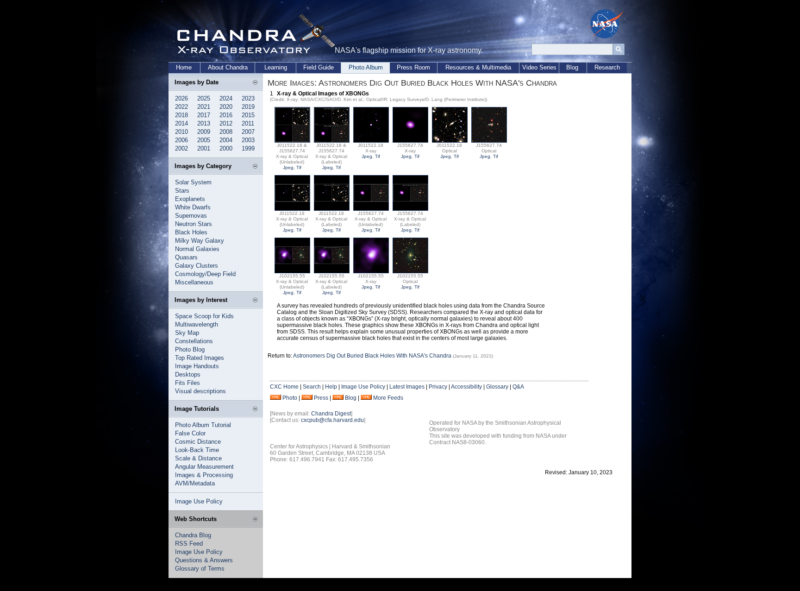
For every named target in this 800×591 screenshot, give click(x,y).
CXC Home (284, 387)
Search (312, 387)
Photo (289, 398)
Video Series (539, 67)
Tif (298, 167)
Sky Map (187, 332)
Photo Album (366, 67)
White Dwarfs (193, 207)
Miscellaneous (194, 282)
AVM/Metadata (195, 483)
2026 (181, 98)
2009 (203, 131)
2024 (225, 98)
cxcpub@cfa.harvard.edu (332, 420)
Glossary (497, 387)
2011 (248, 123)
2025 (203, 98)
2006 (181, 140)
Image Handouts (197, 366)
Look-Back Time (197, 449)
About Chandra (228, 67)
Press (321, 398)
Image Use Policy (199, 501)
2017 (203, 115)
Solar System (193, 182)
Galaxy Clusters (196, 265)
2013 (203, 123)
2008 (225, 131)
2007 (248, 131)
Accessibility (466, 387)
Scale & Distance (198, 458)
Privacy (438, 387)
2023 (248, 98)
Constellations (194, 341)
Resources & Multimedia (478, 67)
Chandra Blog (193, 535)
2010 (181, 131)
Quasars (186, 257)
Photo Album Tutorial (203, 424)
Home (184, 67)
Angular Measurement (204, 466)
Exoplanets (190, 198)
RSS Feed (189, 543)
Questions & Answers (204, 560)
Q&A (518, 387)
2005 (203, 140)
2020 (225, 106)
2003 (248, 140)
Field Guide (318, 67)
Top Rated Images (199, 357)
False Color (190, 433)
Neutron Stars (193, 223)
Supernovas (191, 215)
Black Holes (191, 232)
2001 (203, 148)
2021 (203, 106)
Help (331, 387)
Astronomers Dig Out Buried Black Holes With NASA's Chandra (373, 355)
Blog (572, 67)
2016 (225, 115)
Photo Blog (190, 349)
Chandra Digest (331, 413)
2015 (248, 115)
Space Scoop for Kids (204, 316)
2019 (248, 106)
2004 (225, 140)
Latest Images (407, 387)
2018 (181, 115)
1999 (248, 148)
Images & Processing (204, 475)
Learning (275, 67)
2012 (225, 123)
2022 (181, 106)
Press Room (413, 67)
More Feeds (388, 398)
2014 (181, 123)
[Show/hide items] (255, 83)
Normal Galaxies (197, 248)
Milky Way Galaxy (199, 240)
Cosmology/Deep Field (205, 273)
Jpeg (288, 167)
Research (607, 67)
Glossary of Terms (200, 568)
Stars (182, 190)
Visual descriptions (200, 391)
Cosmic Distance (198, 441)
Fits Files (187, 382)
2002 (181, 148)
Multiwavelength (196, 324)
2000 (225, 148)
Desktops (187, 374)
